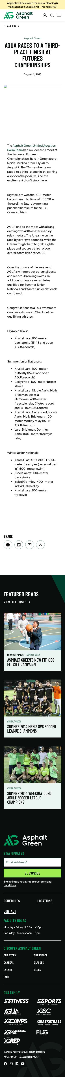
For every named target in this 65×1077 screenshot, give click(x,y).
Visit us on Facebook (5, 1063)
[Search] (52, 15)
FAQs (6, 977)
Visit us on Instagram (11, 1063)
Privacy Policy (10, 1056)
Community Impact (16, 654)
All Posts (13, 25)
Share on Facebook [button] (8, 544)
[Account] (45, 15)
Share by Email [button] (29, 544)
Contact (10, 911)
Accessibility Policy (29, 1056)
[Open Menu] (59, 15)
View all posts (15, 602)
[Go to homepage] (18, 15)
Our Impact (40, 955)
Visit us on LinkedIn (17, 1063)
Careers (9, 962)
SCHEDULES (12, 901)
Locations (45, 901)
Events (8, 970)
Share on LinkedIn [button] (18, 544)
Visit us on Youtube (23, 1063)
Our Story (10, 955)
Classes (39, 962)
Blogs (37, 970)
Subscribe (32, 873)
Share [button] (40, 544)
